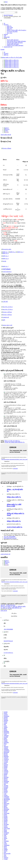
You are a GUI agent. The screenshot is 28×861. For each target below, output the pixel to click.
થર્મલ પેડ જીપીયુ (7, 607)
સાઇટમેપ (3, 605)
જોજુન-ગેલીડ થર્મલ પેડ (14, 521)
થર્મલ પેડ (9, 26)
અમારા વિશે (6, 37)
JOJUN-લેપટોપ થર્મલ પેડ (14, 527)
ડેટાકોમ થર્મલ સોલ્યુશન (13, 44)
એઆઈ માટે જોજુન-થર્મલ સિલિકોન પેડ (14, 442)
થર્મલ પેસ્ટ (9, 28)
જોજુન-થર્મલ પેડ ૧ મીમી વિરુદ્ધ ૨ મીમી (14, 505)
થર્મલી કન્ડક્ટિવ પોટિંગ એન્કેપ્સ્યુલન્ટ (16, 30)
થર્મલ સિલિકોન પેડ (16, 607)
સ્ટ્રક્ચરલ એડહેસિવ (12, 31)
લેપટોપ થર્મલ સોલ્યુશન (13, 40)
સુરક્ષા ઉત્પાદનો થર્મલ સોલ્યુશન (15, 42)
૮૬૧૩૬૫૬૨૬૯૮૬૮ (8, 652)
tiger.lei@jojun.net (8, 641)
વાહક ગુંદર (9, 33)
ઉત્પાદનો (6, 24)
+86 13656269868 (8, 629)
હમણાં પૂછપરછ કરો (5, 554)
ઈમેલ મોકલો (4, 610)
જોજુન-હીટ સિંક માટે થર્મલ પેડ (12, 440)
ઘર (4, 23)
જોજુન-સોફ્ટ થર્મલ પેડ (14, 497)
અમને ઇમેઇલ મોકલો (6, 134)
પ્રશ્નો (5, 35)
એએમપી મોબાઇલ (10, 605)
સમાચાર (6, 34)
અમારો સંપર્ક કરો (8, 46)
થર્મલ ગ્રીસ (10, 27)
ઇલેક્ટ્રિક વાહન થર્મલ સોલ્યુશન (15, 45)
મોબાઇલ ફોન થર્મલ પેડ (6, 606)
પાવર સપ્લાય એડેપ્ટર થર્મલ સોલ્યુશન (16, 41)
